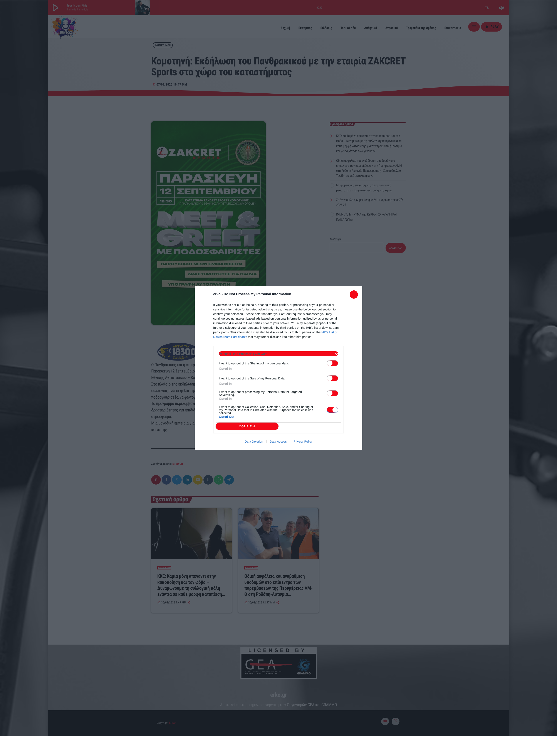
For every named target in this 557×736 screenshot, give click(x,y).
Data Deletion (254, 441)
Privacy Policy (303, 441)
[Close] (354, 294)
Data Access (278, 441)
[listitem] (278, 353)
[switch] (332, 363)
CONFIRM (247, 426)
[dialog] (278, 368)
